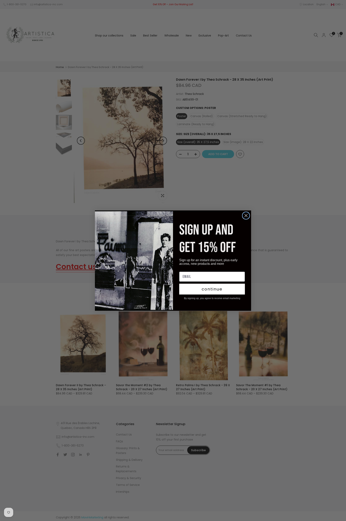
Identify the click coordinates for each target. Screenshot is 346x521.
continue (212, 289)
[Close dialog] (245, 215)
